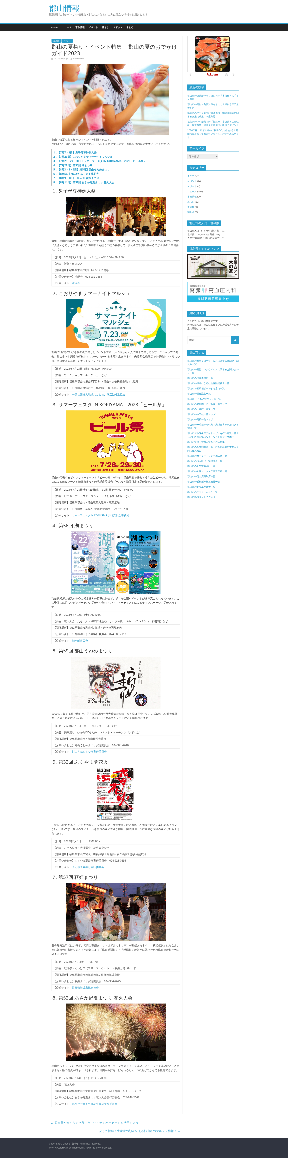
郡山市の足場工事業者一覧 (201, 486)
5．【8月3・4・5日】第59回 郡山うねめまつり (81, 169)
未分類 (190, 206)
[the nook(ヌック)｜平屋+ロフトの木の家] (213, 256)
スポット (117, 27)
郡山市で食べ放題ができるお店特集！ (207, 441)
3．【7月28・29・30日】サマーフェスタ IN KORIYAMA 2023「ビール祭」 (99, 161)
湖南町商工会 (80, 640)
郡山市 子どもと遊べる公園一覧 (204, 398)
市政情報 (80, 27)
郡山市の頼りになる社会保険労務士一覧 (208, 383)
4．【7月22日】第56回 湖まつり (72, 165)
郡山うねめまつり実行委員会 (89, 751)
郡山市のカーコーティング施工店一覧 (207, 455)
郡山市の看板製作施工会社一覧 (203, 481)
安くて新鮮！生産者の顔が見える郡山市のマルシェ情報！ (140, 1131)
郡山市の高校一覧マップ (200, 419)
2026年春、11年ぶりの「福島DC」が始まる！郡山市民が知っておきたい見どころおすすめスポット (213, 134)
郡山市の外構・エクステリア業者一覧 (207, 471)
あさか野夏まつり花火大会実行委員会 (94, 1104)
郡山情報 (64, 8)
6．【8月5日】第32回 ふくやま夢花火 (76, 174)
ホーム (54, 27)
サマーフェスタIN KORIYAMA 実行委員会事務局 (100, 515)
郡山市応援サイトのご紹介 (201, 497)
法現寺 (76, 283)
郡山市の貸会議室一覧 (199, 393)
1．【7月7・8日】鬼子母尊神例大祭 (75, 152)
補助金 (190, 212)
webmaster (78, 58)
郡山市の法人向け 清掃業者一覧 (204, 460)
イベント (93, 27)
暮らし (105, 27)
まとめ (129, 27)
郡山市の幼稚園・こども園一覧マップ (207, 403)
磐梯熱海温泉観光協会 (85, 987)
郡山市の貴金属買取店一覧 (201, 476)
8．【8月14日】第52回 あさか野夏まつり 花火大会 (83, 182)
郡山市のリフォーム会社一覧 (202, 491)
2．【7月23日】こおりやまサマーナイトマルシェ (83, 156)
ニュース (66, 27)
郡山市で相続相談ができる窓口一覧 (206, 388)
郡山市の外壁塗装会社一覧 (201, 466)
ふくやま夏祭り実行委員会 (88, 867)
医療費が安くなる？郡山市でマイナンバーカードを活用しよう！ (96, 1123)
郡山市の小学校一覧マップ (201, 409)
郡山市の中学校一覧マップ (201, 414)
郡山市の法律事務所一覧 (200, 378)
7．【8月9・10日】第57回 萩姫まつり (76, 178)
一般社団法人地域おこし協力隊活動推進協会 (98, 394)
